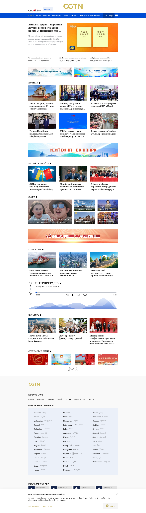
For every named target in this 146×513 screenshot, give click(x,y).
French (40, 458)
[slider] (36, 292)
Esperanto (42, 449)
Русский (68, 399)
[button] (69, 369)
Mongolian (71, 449)
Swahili (99, 437)
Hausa (39, 470)
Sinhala (98, 429)
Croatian (41, 437)
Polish (68, 466)
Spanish (99, 433)
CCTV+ (91, 399)
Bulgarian (42, 429)
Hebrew (69, 413)
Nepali (68, 458)
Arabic (39, 417)
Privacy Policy (33, 506)
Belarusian (43, 421)
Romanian (100, 417)
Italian (68, 429)
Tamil (97, 441)
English (31, 399)
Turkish (98, 449)
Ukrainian (101, 453)
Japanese (70, 433)
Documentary (79, 399)
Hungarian (70, 421)
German (40, 462)
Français (50, 399)
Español (40, 399)
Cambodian (40, 433)
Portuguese (72, 470)
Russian (99, 421)
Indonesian (73, 425)
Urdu (97, 458)
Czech (39, 441)
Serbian (99, 425)
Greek (40, 466)
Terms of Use (47, 506)
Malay (71, 445)
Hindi (67, 417)
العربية (59, 399)
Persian (69, 462)
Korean (69, 437)
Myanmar (72, 453)
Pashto (98, 413)
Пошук (110, 15)
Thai (96, 445)
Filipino (40, 453)
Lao (67, 441)
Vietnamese (101, 462)
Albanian (40, 413)
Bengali (39, 425)
